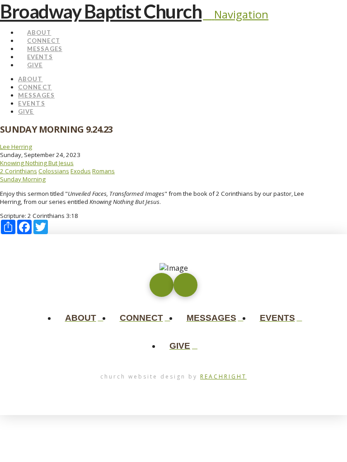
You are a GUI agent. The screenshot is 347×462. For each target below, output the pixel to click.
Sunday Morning (23, 179)
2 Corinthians (18, 171)
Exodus (80, 171)
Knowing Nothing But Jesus (37, 163)
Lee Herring (16, 147)
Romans (103, 171)
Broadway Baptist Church (101, 11)
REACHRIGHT (223, 376)
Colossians (53, 171)
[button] (235, 14)
